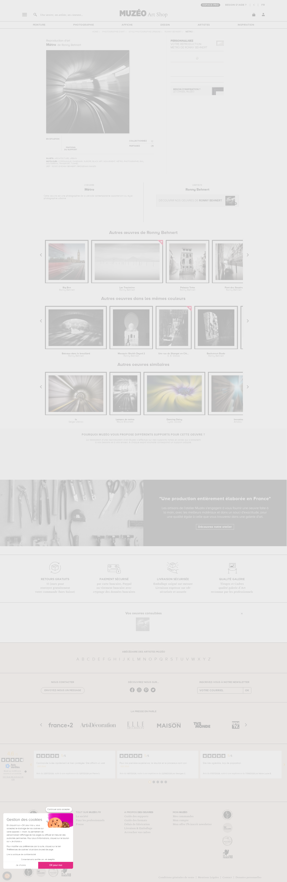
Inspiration (246, 25)
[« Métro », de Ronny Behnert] (142, 624)
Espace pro (210, 5)
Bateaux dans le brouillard (76, 354)
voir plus (41, 766)
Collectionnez (138, 141)
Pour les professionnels (90, 820)
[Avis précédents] (31, 764)
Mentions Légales (208, 877)
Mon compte (181, 820)
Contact (227, 877)
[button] (7, 876)
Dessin (165, 25)
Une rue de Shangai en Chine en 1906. (173, 354)
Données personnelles (248, 877)
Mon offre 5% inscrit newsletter (192, 824)
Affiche (127, 25)
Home (95, 32)
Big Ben (67, 288)
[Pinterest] (147, 692)
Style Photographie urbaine (145, 32)
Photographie (83, 25)
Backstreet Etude (216, 354)
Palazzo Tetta (187, 288)
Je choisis (21, 865)
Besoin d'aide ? (236, 5)
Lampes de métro (125, 420)
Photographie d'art (113, 32)
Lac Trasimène (127, 288)
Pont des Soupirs (234, 288)
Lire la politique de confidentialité (21, 855)
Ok (247, 690)
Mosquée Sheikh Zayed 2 (131, 354)
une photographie (70, 196)
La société (82, 816)
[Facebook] (133, 692)
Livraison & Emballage (138, 828)
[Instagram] (140, 692)
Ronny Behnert (173, 32)
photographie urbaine (55, 198)
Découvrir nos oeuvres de (190, 200)
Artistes (204, 25)
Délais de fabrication (137, 824)
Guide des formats (135, 820)
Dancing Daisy (174, 420)
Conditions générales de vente (176, 877)
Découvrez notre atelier (215, 526)
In (76, 420)
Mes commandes (183, 816)
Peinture (39, 25)
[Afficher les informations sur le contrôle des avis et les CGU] (25, 771)
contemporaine (102, 196)
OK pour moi (55, 865)
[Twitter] (153, 692)
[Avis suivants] (284, 764)
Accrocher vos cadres (137, 832)
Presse (80, 824)
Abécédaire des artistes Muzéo (143, 652)
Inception (239, 420)
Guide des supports (136, 816)
